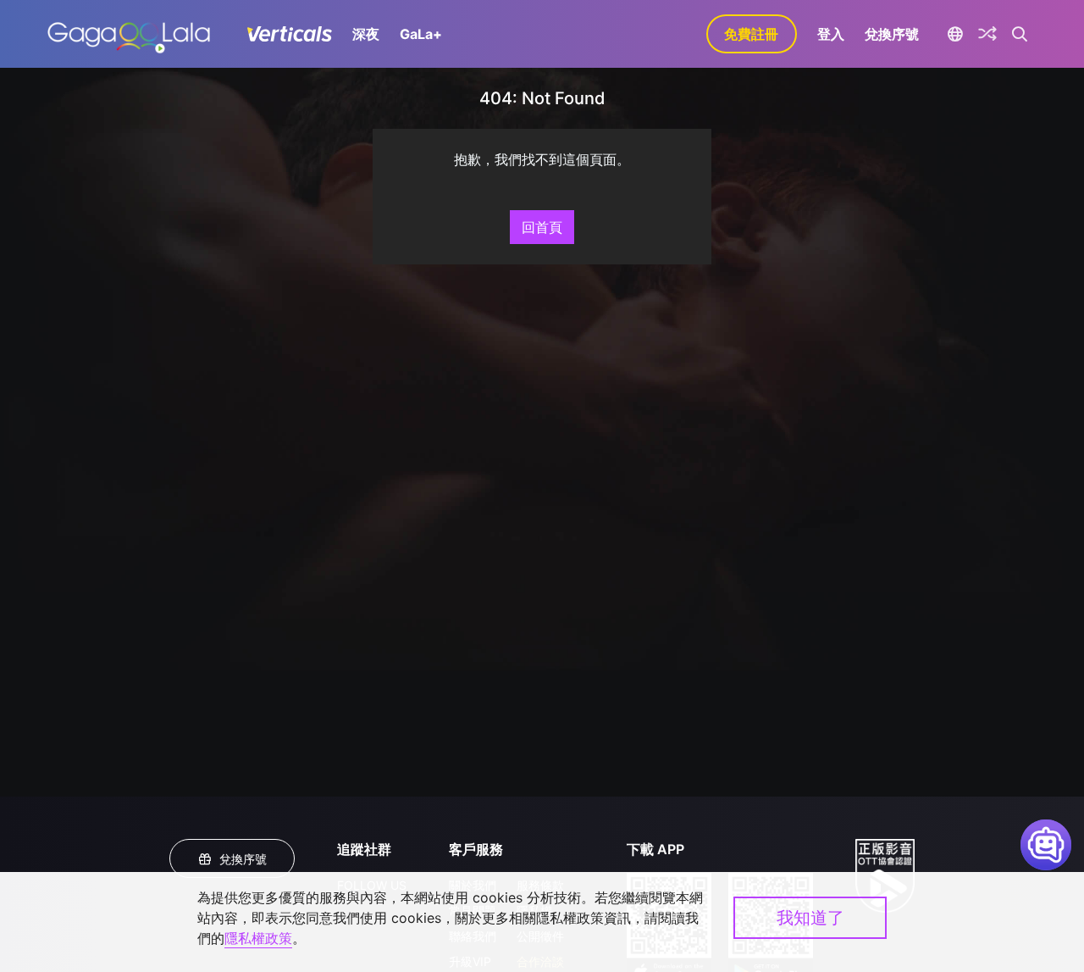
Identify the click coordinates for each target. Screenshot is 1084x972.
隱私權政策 (258, 938)
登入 (830, 33)
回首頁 (542, 227)
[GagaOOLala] (128, 34)
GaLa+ (421, 33)
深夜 (365, 33)
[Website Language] (955, 33)
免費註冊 (751, 33)
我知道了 (810, 918)
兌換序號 (892, 33)
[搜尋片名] (1020, 33)
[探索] (987, 34)
